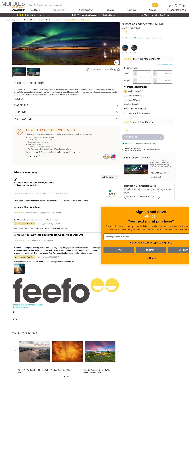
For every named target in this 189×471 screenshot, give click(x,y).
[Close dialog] (183, 210)
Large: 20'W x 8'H (134, 100)
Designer (168, 250)
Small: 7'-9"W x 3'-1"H (136, 91)
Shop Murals (16, 20)
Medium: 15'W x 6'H (135, 96)
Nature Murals (30, 20)
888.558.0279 (178, 10)
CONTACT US (33, 157)
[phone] (168, 10)
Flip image (132, 113)
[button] (15, 351)
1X (23, 99)
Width (126, 73)
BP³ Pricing (137, 38)
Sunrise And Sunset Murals (50, 20)
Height (127, 80)
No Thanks (136, 258)
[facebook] (111, 69)
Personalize (145, 113)
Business (136, 250)
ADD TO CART (130, 136)
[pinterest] (115, 69)
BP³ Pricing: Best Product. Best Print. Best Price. (93, 15)
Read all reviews (20, 307)
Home (104, 250)
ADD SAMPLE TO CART (160, 173)
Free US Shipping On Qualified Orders (154, 15)
